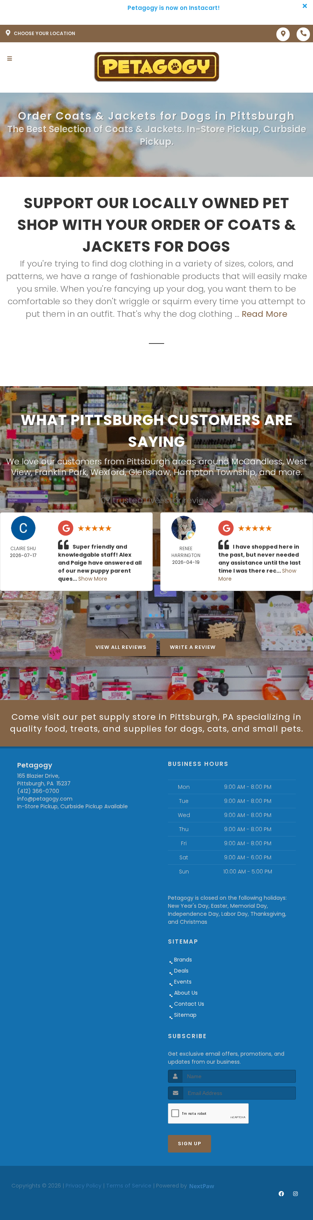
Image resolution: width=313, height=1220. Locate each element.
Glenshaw (149, 472)
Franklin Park (61, 472)
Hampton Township (214, 472)
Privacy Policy (84, 1186)
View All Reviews (121, 647)
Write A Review (193, 647)
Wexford (107, 472)
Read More (264, 314)
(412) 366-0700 (38, 791)
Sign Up (189, 1143)
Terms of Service (129, 1186)
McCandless (256, 461)
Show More (92, 579)
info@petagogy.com (45, 799)
